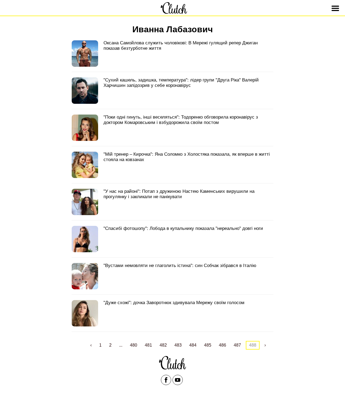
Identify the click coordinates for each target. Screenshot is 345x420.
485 (207, 345)
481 (148, 345)
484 (192, 345)
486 (222, 345)
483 (178, 345)
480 (133, 345)
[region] (172, 407)
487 (237, 345)
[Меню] (336, 8)
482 (163, 345)
